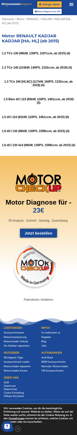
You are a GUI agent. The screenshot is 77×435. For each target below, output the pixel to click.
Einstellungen (17, 418)
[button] (71, 4)
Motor (20, 19)
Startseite (8, 19)
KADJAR (46, 19)
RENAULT (33, 19)
